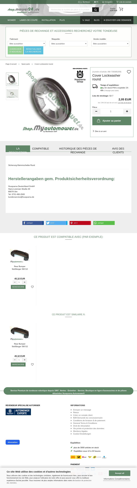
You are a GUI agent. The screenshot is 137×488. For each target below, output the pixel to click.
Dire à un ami (100, 131)
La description (18, 149)
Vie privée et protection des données (88, 428)
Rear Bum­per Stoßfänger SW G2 (20, 267)
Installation (49, 20)
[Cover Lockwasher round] (54, 100)
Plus (62, 20)
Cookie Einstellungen (82, 434)
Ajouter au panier (111, 120)
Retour (76, 412)
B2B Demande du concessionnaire (87, 418)
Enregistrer (108, 2)
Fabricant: (14, 39)
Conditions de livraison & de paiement (89, 420)
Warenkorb (18, 287)
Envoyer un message (82, 410)
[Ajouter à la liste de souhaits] (32, 287)
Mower (12, 20)
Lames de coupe (29, 20)
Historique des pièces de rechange (78, 149)
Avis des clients (118, 149)
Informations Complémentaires (117, 479)
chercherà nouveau (15, 50)
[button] (32, 223)
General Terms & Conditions (85, 423)
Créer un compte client (82, 415)
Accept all (119, 473)
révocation (13, 442)
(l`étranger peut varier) (111, 90)
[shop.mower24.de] (24, 10)
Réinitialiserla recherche (33, 50)
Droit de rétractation (81, 426)
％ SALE (86, 20)
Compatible (40, 148)
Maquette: (56, 39)
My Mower (86, 2)
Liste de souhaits (124, 2)
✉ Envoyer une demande (117, 20)
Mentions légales (80, 431)
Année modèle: (99, 39)
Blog (97, 20)
